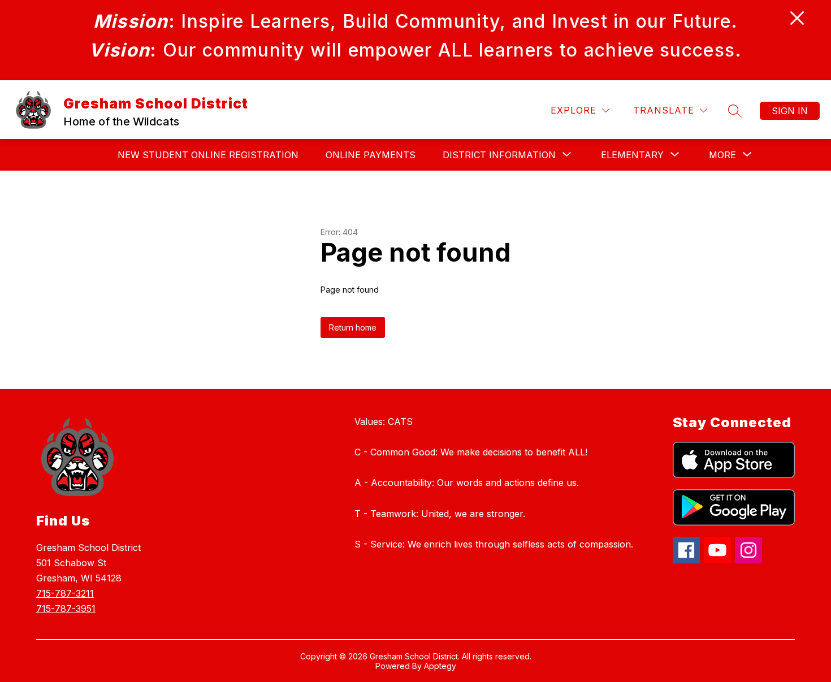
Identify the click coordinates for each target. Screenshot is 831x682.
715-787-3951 (66, 608)
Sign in (790, 110)
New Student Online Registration (208, 154)
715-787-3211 (65, 593)
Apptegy (440, 666)
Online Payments (371, 154)
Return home (352, 327)
